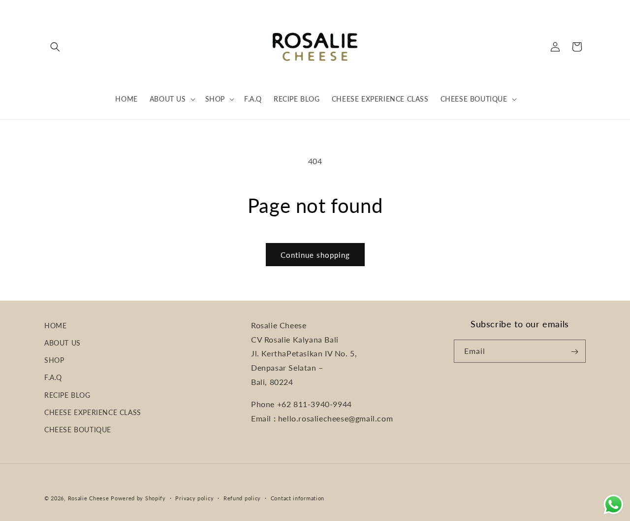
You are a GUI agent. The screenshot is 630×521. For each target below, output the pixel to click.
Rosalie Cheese (88, 498)
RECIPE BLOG (67, 395)
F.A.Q (53, 378)
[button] (55, 47)
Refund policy (242, 498)
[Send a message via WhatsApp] (613, 504)
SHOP (54, 360)
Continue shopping (315, 254)
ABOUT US (62, 343)
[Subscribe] (574, 351)
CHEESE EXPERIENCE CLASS (92, 412)
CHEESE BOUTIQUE (77, 430)
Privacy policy (194, 498)
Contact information (297, 498)
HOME (55, 325)
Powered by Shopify (138, 498)
